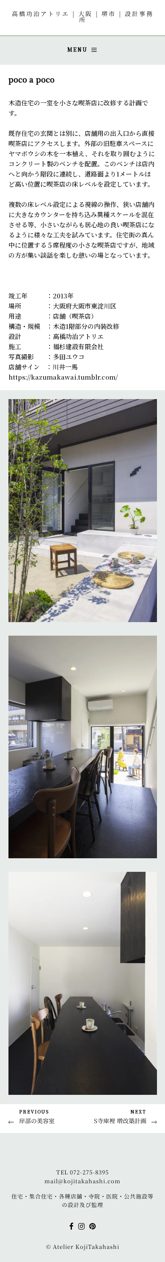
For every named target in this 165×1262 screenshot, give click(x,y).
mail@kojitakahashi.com (82, 1181)
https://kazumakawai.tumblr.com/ (63, 376)
